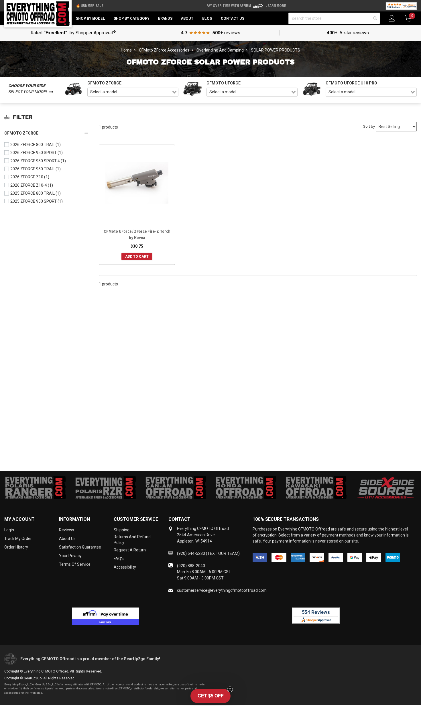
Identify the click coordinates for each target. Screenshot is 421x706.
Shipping (121, 530)
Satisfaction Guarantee (80, 547)
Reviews (66, 530)
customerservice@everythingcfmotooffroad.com (222, 590)
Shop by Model (90, 18)
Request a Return (130, 550)
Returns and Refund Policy (132, 540)
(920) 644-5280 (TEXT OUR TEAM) (208, 553)
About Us (67, 538)
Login (9, 530)
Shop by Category (131, 18)
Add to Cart (137, 257)
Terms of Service (75, 564)
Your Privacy (70, 555)
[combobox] (132, 92)
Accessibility (125, 567)
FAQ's (119, 558)
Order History (16, 547)
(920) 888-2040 (191, 565)
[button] (210, 696)
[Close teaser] (230, 689)
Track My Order (18, 538)
